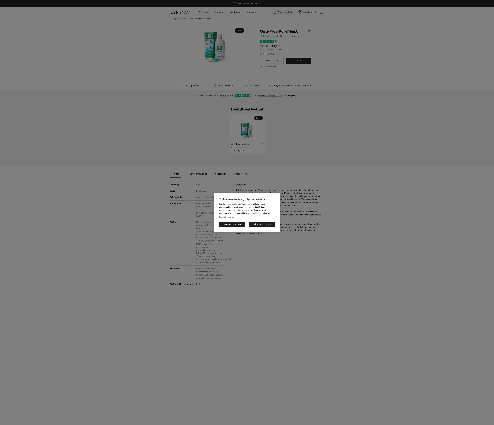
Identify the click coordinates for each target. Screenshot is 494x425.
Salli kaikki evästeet (232, 224)
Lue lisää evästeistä (226, 217)
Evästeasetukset (262, 224)
